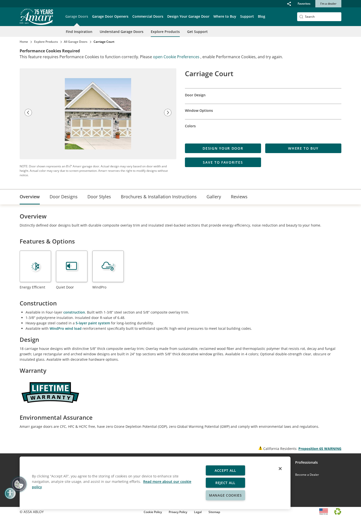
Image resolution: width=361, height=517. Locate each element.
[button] (289, 3)
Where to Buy (224, 16)
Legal (198, 512)
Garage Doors (76, 16)
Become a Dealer (307, 475)
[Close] (280, 468)
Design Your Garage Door (188, 16)
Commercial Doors (147, 16)
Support (247, 16)
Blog (261, 16)
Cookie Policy (153, 512)
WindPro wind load (66, 328)
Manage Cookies (225, 495)
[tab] (30, 196)
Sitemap (214, 512)
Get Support (197, 31)
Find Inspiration (79, 31)
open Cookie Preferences (176, 56)
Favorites (304, 3)
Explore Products (165, 31)
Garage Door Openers (110, 16)
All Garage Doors (75, 42)
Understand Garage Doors (121, 31)
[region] (155, 483)
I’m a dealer (328, 3)
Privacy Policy (178, 512)
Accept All (225, 470)
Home (24, 42)
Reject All (225, 482)
